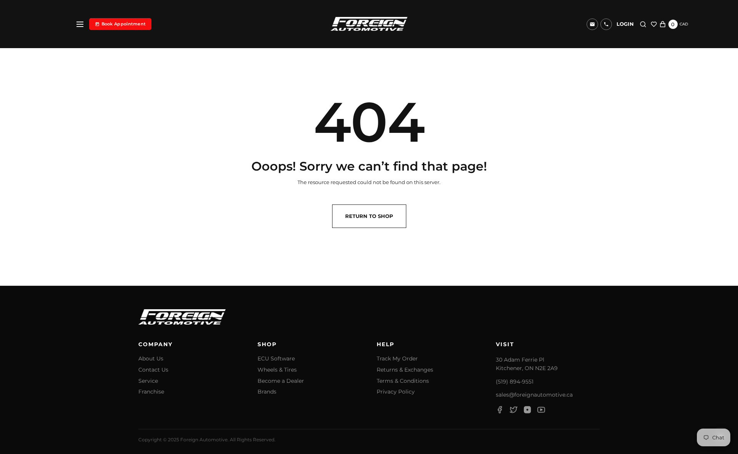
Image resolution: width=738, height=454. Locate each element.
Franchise (151, 392)
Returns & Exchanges (405, 370)
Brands (267, 392)
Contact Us (153, 370)
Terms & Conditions (403, 381)
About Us (150, 358)
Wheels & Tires (277, 370)
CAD (684, 24)
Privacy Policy (396, 392)
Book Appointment (123, 24)
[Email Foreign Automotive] (592, 24)
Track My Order (397, 358)
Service (148, 381)
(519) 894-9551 (515, 381)
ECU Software (276, 358)
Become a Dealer (281, 381)
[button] (606, 24)
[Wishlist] (653, 24)
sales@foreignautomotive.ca (534, 394)
